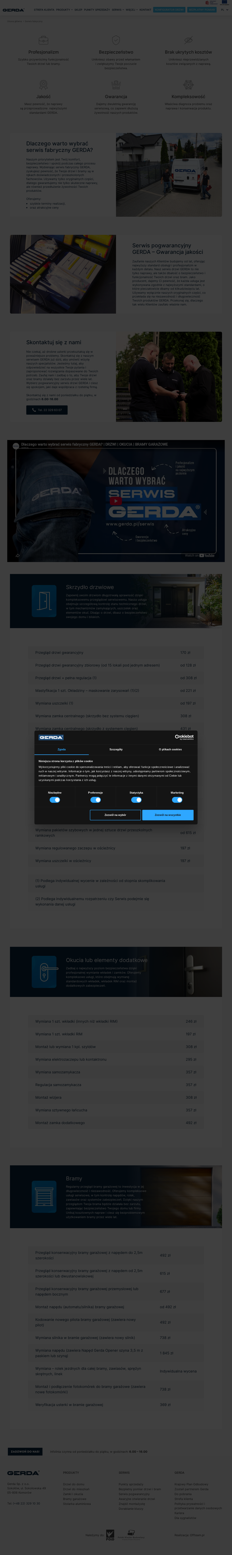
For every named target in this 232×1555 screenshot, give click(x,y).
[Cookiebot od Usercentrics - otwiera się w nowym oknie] (178, 737)
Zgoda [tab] (62, 749)
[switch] (95, 800)
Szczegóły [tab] (116, 749)
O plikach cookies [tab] (170, 749)
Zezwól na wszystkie (168, 814)
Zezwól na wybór (115, 814)
